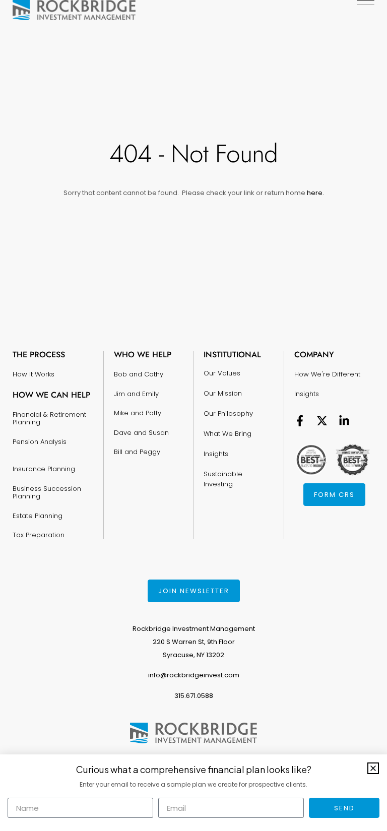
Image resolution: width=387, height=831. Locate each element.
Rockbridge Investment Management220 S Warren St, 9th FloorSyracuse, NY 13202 (194, 642)
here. (314, 193)
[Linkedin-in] (344, 420)
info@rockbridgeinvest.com (193, 675)
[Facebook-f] (299, 420)
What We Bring (227, 433)
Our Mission (223, 393)
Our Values (222, 373)
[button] (373, 768)
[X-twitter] (322, 420)
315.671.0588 (193, 695)
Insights (216, 454)
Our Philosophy (228, 413)
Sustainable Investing (223, 479)
